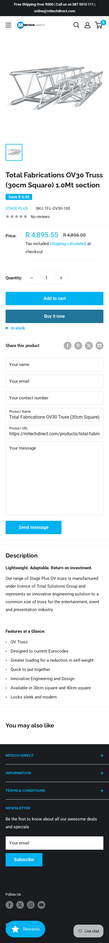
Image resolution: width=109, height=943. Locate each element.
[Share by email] (99, 345)
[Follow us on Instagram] (31, 905)
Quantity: (14, 277)
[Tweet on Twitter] (89, 345)
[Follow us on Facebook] (9, 905)
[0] (98, 25)
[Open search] (77, 25)
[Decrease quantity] (31, 278)
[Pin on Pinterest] (78, 345)
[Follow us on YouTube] (41, 905)
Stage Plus (17, 208)
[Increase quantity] (61, 278)
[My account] (87, 25)
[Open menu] (8, 25)
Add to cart (55, 298)
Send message (34, 527)
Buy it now (54, 316)
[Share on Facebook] (68, 345)
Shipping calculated (68, 243)
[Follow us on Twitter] (20, 905)
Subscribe (24, 859)
